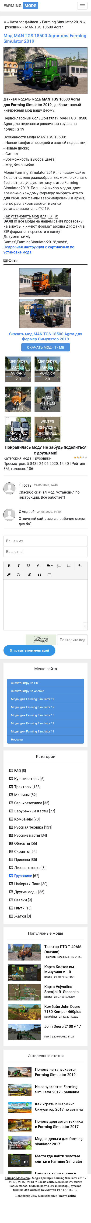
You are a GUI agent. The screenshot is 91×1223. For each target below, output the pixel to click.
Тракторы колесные (56, 956)
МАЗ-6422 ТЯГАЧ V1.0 (18, 436)
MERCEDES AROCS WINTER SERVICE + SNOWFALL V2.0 (47, 424)
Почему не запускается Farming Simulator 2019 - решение (56, 1074)
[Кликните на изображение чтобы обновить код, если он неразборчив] (41, 639)
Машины (22, 795)
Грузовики (42, 458)
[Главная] (5, 22)
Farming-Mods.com (17, 1178)
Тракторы (23, 787)
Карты (48, 977)
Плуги (19, 908)
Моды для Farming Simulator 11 (32, 731)
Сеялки (20, 900)
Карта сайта (67, 1196)
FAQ (17, 771)
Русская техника (28, 827)
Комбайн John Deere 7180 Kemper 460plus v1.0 (62, 1011)
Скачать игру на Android (27, 691)
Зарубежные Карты (31, 811)
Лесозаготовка (27, 868)
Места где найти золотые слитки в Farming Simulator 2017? (58, 1161)
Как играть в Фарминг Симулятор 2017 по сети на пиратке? (59, 1109)
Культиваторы (26, 779)
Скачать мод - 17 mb (45, 347)
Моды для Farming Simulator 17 (32, 707)
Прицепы (22, 859)
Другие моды (25, 892)
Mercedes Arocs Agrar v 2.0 (18, 370)
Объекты (22, 843)
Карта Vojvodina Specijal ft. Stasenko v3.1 (61, 992)
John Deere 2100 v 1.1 (63, 1026)
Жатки (20, 916)
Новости (17, 739)
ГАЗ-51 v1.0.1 (18, 406)
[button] (8, 565)
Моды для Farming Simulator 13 (32, 723)
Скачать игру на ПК (24, 683)
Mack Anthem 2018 (47, 403)
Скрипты (22, 851)
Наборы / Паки (27, 884)
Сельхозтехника (28, 803)
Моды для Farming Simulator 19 (32, 699)
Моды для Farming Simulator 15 (32, 715)
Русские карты (27, 835)
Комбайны (23, 819)
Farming (20, 5)
